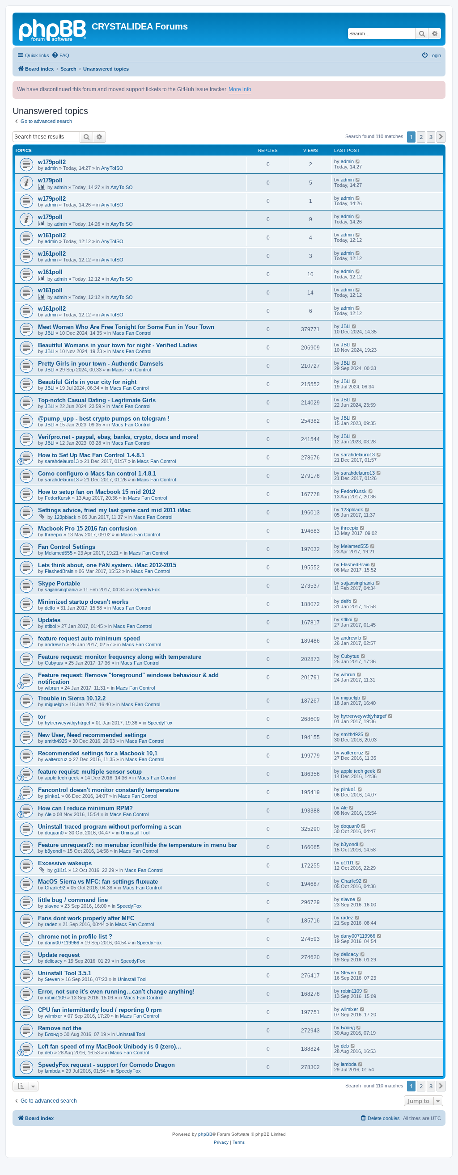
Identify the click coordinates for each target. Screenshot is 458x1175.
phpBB (205, 1134)
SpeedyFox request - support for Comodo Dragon (106, 1064)
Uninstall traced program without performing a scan (110, 826)
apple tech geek (62, 777)
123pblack (65, 517)
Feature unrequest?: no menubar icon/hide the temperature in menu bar (137, 845)
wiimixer (53, 1016)
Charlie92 (55, 887)
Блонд (52, 1034)
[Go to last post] (358, 161)
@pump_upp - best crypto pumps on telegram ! (104, 418)
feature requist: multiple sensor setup (90, 771)
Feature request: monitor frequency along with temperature (119, 656)
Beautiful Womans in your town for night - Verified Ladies (117, 345)
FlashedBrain (59, 571)
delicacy (54, 961)
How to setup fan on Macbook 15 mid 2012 (96, 492)
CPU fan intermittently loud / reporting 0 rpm (100, 1010)
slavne (52, 906)
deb (49, 1052)
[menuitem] (60, 55)
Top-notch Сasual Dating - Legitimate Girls (97, 400)
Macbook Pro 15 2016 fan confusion (87, 528)
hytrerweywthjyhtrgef (67, 722)
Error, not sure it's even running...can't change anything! (116, 991)
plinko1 (52, 796)
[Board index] (53, 29)
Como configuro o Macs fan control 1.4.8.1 (97, 473)
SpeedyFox (147, 589)
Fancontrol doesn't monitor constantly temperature (108, 790)
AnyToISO (112, 168)
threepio (53, 534)
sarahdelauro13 (62, 461)
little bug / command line (73, 900)
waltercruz (56, 759)
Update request (59, 955)
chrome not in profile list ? (75, 936)
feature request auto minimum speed (89, 638)
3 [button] (431, 137)
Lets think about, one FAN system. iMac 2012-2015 (107, 565)
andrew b (55, 644)
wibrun (52, 688)
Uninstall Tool (135, 832)
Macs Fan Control (131, 333)
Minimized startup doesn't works (83, 601)
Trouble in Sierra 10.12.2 (72, 698)
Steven (52, 979)
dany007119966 (62, 942)
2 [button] (421, 137)
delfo (50, 608)
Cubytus (54, 662)
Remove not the (59, 1028)
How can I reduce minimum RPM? (85, 808)
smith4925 (56, 741)
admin (51, 168)
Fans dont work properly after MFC (86, 918)
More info (240, 89)
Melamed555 (58, 553)
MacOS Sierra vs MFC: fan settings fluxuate (98, 881)
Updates (49, 620)
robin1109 (55, 997)
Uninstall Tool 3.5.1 (64, 973)
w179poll (50, 180)
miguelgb (54, 704)
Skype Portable (59, 583)
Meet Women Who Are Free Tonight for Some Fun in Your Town (126, 327)
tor (42, 716)
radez (51, 924)
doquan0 (54, 832)
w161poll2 (52, 235)
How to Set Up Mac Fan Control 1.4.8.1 (91, 455)
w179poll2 (52, 162)
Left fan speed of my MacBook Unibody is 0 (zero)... (109, 1046)
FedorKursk (58, 498)
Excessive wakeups (65, 863)
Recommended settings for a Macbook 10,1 (97, 753)
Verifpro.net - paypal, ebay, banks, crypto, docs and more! (118, 437)
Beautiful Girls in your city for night (87, 382)
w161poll (50, 272)
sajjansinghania (61, 589)
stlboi (50, 626)
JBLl (49, 333)
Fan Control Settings (66, 546)
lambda (52, 1071)
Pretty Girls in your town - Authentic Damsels (100, 363)
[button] (441, 136)
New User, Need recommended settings (92, 735)
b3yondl (53, 851)
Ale (48, 814)
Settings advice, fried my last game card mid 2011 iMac (114, 510)
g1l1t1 (60, 870)
